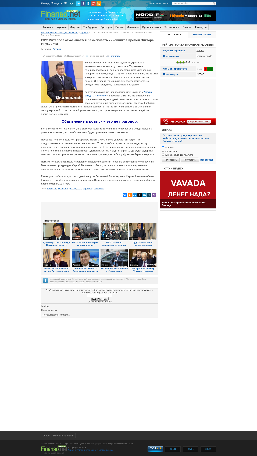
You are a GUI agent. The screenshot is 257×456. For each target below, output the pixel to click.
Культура (201, 27)
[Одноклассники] (130, 195)
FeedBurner (106, 302)
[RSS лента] (99, 3)
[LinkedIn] (144, 195)
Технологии (172, 27)
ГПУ (79, 188)
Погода (45, 315)
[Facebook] (83, 3)
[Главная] (60, 20)
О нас (46, 435)
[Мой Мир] (135, 195)
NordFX (200, 50)
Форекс (75, 27)
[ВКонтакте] (88, 3)
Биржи (119, 27)
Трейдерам (90, 27)
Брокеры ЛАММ (204, 56)
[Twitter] (78, 3)
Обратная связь (105, 450)
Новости (54, 315)
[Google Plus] (93, 3)
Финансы (133, 27)
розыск (72, 188)
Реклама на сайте (63, 435)
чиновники (99, 188)
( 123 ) (200, 69)
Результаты (190, 160)
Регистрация (155, 3)
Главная (48, 27)
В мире (187, 27)
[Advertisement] (99, 210)
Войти (165, 3)
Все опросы (206, 160)
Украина (62, 27)
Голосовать (171, 160)
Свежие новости (49, 310)
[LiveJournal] (149, 195)
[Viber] (154, 195)
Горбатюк (87, 188)
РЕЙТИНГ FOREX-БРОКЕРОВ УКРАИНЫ (188, 44)
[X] (139, 195)
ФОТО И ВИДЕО (172, 168)
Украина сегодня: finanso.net (82, 450)
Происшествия (151, 27)
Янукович (51, 188)
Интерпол (63, 188)
